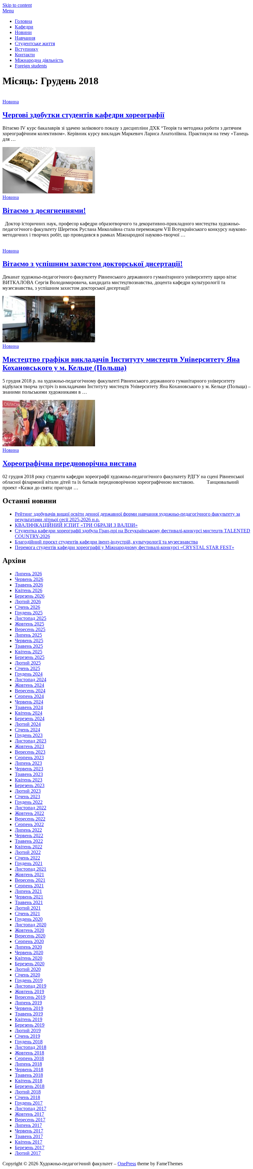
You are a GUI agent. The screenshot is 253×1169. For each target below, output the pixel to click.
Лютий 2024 (28, 724)
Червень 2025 (29, 640)
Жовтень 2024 (29, 685)
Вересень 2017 (30, 1119)
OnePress (127, 1163)
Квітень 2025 (28, 651)
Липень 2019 (28, 1002)
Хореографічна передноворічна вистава (69, 463)
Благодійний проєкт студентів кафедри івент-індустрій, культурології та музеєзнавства (106, 541)
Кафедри (24, 26)
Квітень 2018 (28, 1080)
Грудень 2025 (29, 612)
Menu (8, 10)
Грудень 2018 (29, 1041)
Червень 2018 (29, 1069)
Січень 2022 (27, 857)
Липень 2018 (28, 1064)
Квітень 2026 (28, 590)
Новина (10, 101)
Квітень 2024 (28, 713)
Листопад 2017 (30, 1108)
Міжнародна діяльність (39, 60)
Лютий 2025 (28, 662)
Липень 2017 (28, 1125)
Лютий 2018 (28, 1091)
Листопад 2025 (30, 618)
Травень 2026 (29, 584)
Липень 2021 (28, 891)
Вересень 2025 (30, 629)
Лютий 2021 (28, 908)
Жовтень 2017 (29, 1114)
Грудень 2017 (29, 1103)
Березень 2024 (29, 718)
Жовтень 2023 (29, 746)
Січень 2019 (27, 1036)
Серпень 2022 (29, 824)
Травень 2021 (29, 902)
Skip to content (17, 5)
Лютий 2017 (28, 1153)
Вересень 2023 (30, 752)
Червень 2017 (29, 1130)
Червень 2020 (29, 952)
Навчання (25, 38)
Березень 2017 (29, 1147)
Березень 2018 (29, 1086)
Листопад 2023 (30, 740)
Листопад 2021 (30, 869)
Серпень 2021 (29, 885)
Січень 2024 (27, 729)
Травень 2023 (29, 774)
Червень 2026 (29, 579)
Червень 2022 (29, 835)
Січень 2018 (27, 1097)
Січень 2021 (27, 913)
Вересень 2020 (30, 935)
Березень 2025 (29, 657)
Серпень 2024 (29, 696)
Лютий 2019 (28, 1030)
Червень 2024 (29, 701)
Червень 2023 (29, 768)
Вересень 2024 (30, 690)
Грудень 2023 (29, 735)
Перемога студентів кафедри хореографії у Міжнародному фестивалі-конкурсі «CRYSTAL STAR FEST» (124, 547)
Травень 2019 (29, 1013)
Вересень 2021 (30, 880)
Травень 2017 (29, 1136)
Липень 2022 (28, 830)
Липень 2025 (28, 635)
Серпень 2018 (29, 1058)
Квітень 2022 (28, 846)
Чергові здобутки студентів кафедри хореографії (83, 115)
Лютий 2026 (28, 601)
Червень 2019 (29, 1008)
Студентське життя (35, 43)
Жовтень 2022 (29, 813)
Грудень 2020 (29, 919)
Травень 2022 (29, 841)
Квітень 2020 (28, 958)
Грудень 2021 (29, 863)
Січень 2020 (27, 974)
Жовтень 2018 (29, 1052)
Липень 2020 (28, 947)
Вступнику (26, 49)
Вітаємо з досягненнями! (44, 210)
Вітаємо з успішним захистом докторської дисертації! (92, 264)
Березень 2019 (29, 1025)
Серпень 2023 (29, 757)
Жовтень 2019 (29, 991)
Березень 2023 (29, 785)
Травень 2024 (29, 707)
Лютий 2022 (28, 852)
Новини (23, 32)
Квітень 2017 (28, 1142)
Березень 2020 (29, 963)
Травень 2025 (29, 646)
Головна (23, 21)
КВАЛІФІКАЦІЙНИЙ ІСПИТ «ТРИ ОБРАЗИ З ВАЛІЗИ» (76, 525)
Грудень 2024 (29, 674)
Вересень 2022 (30, 818)
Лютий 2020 (28, 969)
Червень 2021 (29, 896)
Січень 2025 (27, 668)
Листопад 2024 (30, 679)
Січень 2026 (27, 607)
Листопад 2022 (30, 807)
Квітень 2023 (28, 779)
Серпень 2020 (29, 941)
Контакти (25, 54)
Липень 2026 (28, 573)
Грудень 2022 (29, 802)
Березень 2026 (29, 596)
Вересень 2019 (30, 997)
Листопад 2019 (30, 986)
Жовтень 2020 (29, 930)
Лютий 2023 (28, 791)
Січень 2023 (27, 796)
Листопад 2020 (30, 924)
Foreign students (31, 65)
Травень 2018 (29, 1075)
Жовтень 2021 (29, 874)
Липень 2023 (28, 763)
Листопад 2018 (30, 1047)
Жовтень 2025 (29, 623)
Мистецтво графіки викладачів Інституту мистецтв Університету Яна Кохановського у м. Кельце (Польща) (121, 363)
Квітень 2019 (28, 1019)
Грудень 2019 (29, 980)
